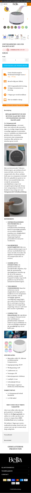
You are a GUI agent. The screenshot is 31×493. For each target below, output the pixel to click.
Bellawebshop (17, 489)
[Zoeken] (24, 4)
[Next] (27, 19)
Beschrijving (7, 110)
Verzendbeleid (8, 435)
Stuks (3, 56)
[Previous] (3, 19)
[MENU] (1, 4)
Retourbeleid (7, 440)
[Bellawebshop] (15, 4)
